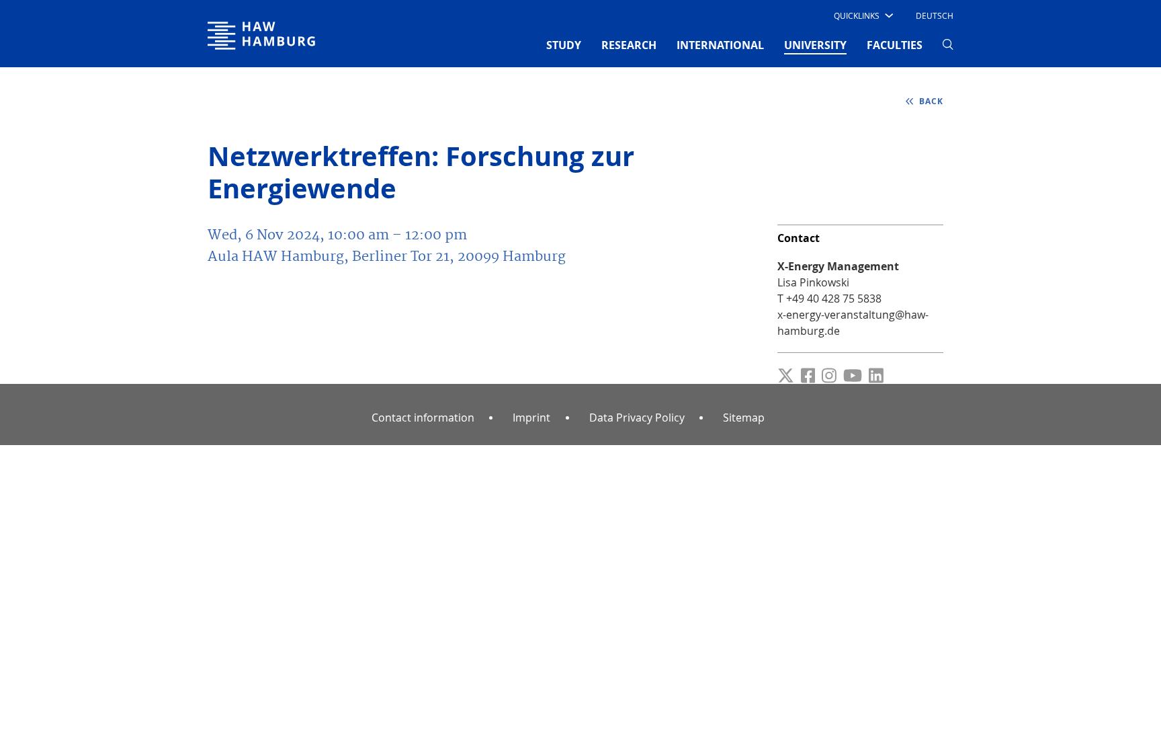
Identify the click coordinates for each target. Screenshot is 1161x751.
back (929, 101)
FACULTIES (894, 45)
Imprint (531, 417)
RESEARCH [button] (628, 45)
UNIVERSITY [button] (815, 44)
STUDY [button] (563, 45)
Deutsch (934, 15)
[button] (862, 15)
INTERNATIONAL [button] (720, 45)
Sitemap (744, 417)
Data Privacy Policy (637, 417)
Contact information (423, 417)
